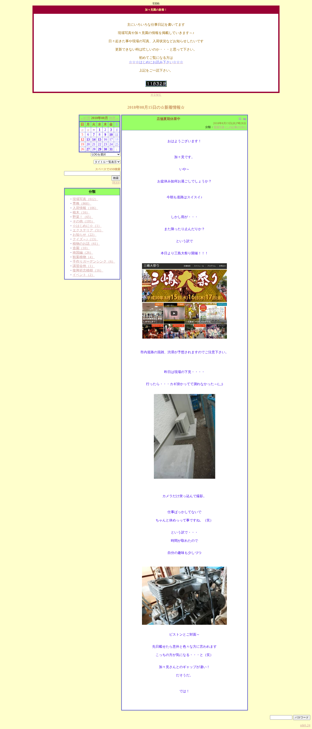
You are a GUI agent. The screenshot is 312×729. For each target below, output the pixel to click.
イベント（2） (84, 275)
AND (112, 169)
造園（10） (81, 248)
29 (82, 130)
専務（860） (82, 203)
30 (88, 130)
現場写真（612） (85, 199)
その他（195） (84, 221)
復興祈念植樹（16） (88, 270)
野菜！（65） (83, 217)
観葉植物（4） (84, 257)
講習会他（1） (84, 266)
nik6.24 (305, 725)
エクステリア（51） (88, 230)
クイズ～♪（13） (85, 239)
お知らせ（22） (84, 234)
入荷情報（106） (85, 208)
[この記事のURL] (235, 127)
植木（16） (81, 212)
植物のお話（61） (86, 243)
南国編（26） (83, 252)
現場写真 (219, 127)
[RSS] (116, 182)
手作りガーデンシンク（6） (94, 261)
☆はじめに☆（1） (87, 226)
